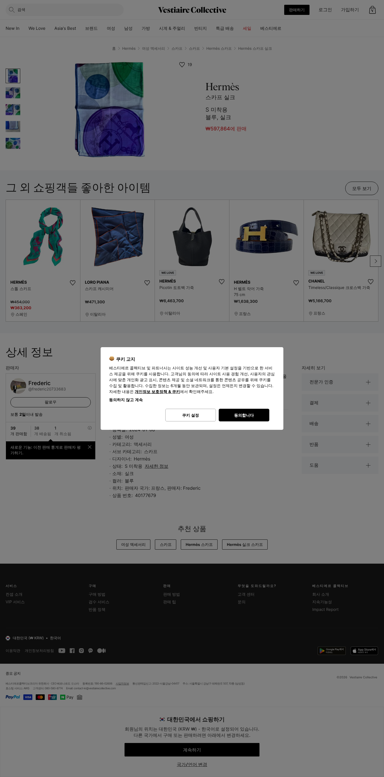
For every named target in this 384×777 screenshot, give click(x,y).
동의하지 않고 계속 (126, 400)
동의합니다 (244, 415)
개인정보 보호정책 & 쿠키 (157, 392)
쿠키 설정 (190, 415)
